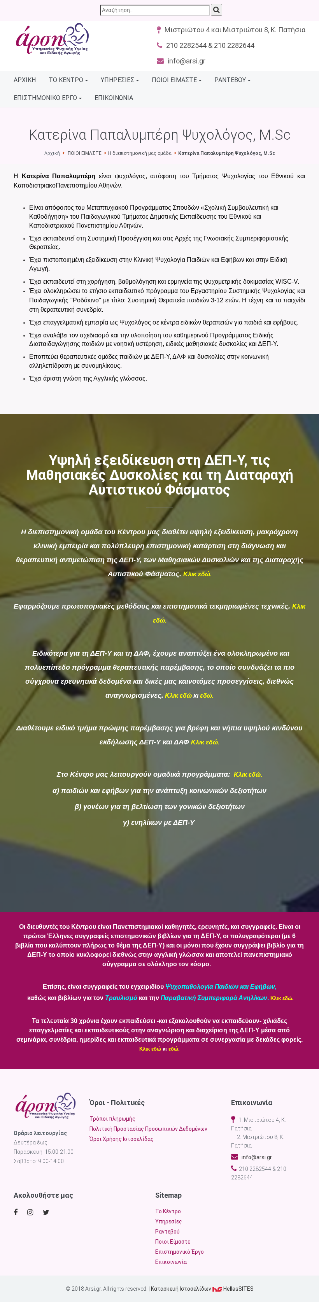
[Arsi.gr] (52, 39)
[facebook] (16, 1212)
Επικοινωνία (171, 1262)
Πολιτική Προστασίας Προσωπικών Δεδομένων (148, 1129)
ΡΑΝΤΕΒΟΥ (230, 80)
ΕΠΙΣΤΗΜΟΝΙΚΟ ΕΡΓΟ (45, 98)
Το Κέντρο (168, 1211)
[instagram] (32, 1212)
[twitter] (47, 1212)
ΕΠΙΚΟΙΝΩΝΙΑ (114, 98)
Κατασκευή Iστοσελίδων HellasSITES (202, 1289)
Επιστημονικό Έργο (179, 1252)
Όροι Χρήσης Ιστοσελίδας (121, 1139)
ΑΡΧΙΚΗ (25, 80)
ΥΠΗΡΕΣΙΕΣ (117, 80)
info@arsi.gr (255, 1157)
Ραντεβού (167, 1231)
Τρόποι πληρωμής (112, 1119)
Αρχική (52, 153)
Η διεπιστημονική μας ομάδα (140, 153)
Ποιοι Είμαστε (172, 1242)
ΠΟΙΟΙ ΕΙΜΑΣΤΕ (174, 80)
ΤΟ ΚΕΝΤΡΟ (66, 80)
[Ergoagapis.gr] (46, 1105)
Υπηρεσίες (168, 1221)
